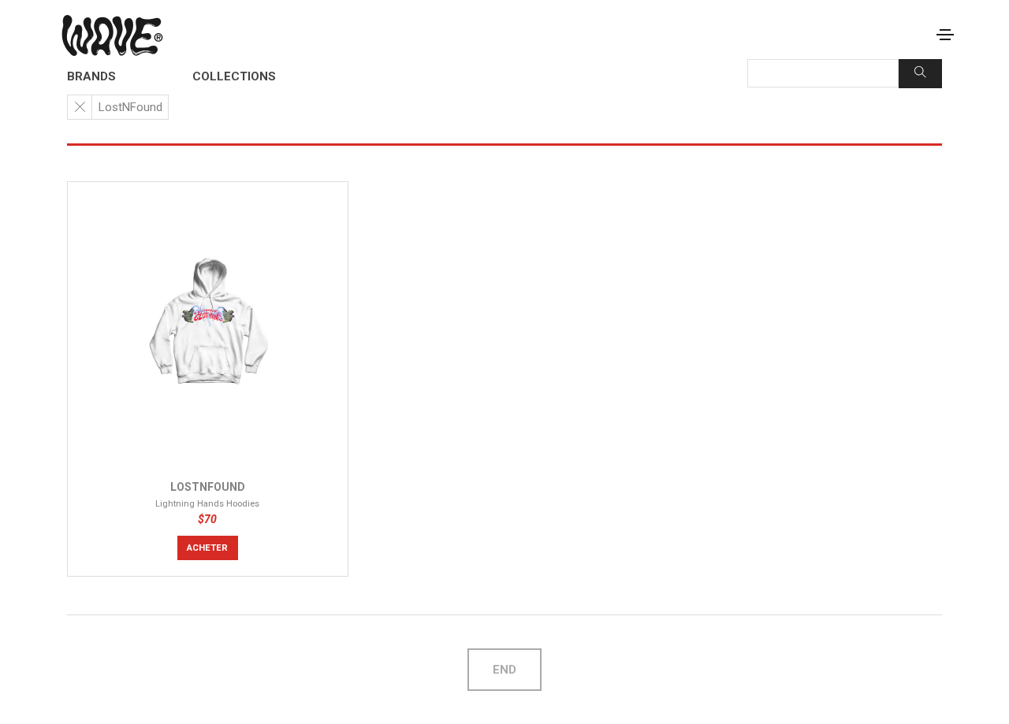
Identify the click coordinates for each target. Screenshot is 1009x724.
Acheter (207, 548)
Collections (234, 76)
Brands (91, 76)
